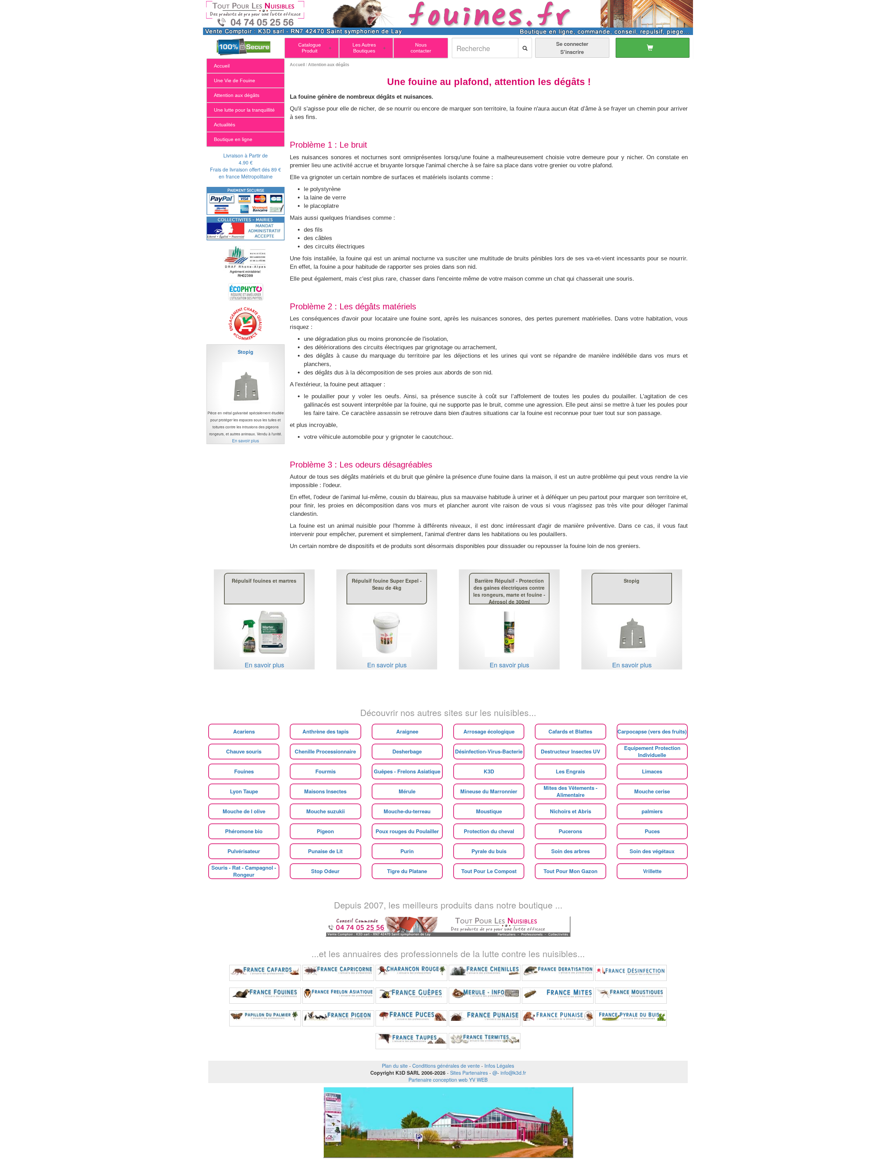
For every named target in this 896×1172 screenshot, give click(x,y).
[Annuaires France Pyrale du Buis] (631, 1018)
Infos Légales (499, 1065)
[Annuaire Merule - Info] (484, 996)
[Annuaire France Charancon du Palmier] (411, 973)
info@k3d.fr (513, 1072)
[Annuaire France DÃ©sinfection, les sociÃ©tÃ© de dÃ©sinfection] (631, 973)
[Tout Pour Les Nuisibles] (448, 925)
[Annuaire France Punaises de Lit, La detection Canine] (558, 1018)
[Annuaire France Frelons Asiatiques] (338, 996)
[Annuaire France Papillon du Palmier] (265, 1018)
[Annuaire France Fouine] (265, 996)
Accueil (297, 64)
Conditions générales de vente (446, 1065)
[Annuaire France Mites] (558, 996)
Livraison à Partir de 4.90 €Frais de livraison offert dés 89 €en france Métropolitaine (245, 166)
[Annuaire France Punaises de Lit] (484, 1018)
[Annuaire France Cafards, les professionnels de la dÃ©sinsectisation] (265, 973)
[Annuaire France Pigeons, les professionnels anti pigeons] (338, 1018)
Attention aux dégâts (328, 64)
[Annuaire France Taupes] (411, 1041)
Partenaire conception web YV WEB (448, 1079)
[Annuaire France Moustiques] (631, 996)
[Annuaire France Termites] (484, 1041)
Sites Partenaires (469, 1072)
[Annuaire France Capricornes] (338, 973)
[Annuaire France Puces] (411, 1018)
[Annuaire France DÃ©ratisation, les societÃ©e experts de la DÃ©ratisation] (558, 973)
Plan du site (395, 1065)
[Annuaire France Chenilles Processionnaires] (484, 973)
